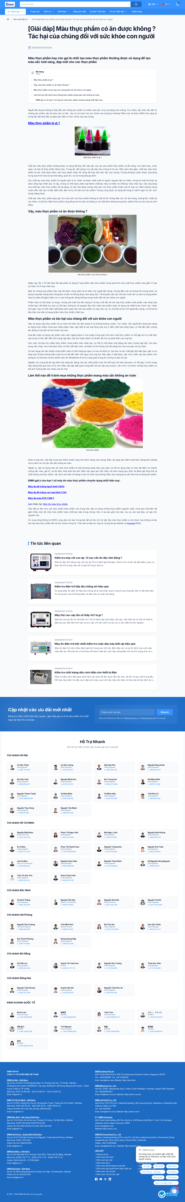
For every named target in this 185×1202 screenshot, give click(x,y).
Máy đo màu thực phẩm (55, 504)
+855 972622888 (109, 1143)
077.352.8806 (33, 1160)
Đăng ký (165, 712)
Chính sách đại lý (103, 1163)
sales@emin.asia (107, 1080)
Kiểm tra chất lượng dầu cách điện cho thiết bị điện (86, 672)
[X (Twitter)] (105, 1179)
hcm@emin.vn (17, 1112)
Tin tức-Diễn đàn (116, 11)
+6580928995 (105, 1077)
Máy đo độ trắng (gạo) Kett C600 (46, 486)
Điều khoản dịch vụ (131, 718)
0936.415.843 (26, 1126)
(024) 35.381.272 (54, 1092)
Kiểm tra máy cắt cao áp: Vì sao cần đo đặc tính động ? (88, 557)
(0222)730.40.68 (38, 1123)
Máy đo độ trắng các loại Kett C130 (47, 492)
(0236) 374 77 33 (55, 1157)
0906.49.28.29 (20, 1160)
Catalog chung (102, 1154)
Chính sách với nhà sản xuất (107, 1174)
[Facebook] (96, 1179)
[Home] (8, 19)
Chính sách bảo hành (105, 1157)
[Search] (136, 4)
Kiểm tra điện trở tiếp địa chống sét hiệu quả (82, 586)
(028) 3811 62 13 (54, 1106)
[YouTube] (101, 1179)
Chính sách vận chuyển (105, 1171)
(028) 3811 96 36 (23, 1106)
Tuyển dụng (136, 11)
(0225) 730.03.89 (23, 1140)
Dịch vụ (47, 11)
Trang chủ (35, 11)
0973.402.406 (45, 1126)
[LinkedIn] (110, 1179)
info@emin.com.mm (108, 1094)
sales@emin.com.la (108, 1112)
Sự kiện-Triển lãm (97, 11)
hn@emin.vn (17, 1094)
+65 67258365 (122, 1077)
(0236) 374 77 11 (23, 1157)
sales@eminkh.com (108, 1146)
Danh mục (15, 12)
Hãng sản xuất (79, 11)
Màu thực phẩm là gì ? (44, 123)
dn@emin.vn (17, 1163)
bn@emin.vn (17, 1129)
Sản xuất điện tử (20, 19)
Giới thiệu (62, 11)
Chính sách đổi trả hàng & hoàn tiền (110, 1166)
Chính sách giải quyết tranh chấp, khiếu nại (113, 1168)
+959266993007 (106, 1092)
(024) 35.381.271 (38, 1092)
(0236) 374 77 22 (39, 1157)
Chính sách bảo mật (148, 718)
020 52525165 (105, 1109)
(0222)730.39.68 (23, 1123)
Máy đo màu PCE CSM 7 (41, 498)
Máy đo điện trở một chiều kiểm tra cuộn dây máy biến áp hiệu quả (95, 643)
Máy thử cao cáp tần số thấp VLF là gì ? (79, 615)
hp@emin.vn (17, 1146)
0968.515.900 (26, 1143)
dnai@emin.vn (18, 1177)
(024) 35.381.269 (23, 1092)
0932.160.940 (25, 1174)
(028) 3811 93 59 (39, 1106)
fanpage (131, 523)
